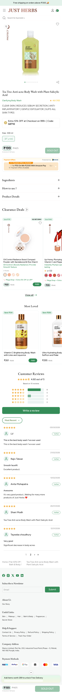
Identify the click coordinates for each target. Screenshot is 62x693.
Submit (52, 589)
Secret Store (7, 620)
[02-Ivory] (5, 274)
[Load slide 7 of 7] (37, 82)
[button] (5, 10)
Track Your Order (24, 636)
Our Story (6, 604)
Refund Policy (33, 632)
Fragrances (40, 616)
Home (5, 562)
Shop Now (50, 3)
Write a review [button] (31, 410)
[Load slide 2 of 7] (27, 82)
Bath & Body (28, 616)
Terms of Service (8, 636)
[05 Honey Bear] (54, 275)
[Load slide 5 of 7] (33, 82)
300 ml (9, 139)
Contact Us (6, 632)
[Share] (58, 82)
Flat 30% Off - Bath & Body (15, 563)
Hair (19, 616)
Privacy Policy (19, 632)
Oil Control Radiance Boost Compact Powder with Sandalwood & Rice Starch (20, 260)
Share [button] (58, 82)
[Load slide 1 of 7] (25, 82)
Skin (3, 616)
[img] (9, 427)
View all (29, 295)
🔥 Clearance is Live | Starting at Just (26, 3)
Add (33, 360)
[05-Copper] (9, 274)
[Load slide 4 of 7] (31, 82)
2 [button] (30, 554)
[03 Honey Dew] (46, 275)
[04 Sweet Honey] (50, 275)
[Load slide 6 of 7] (35, 82)
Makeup (11, 616)
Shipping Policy (48, 632)
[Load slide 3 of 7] (29, 82)
